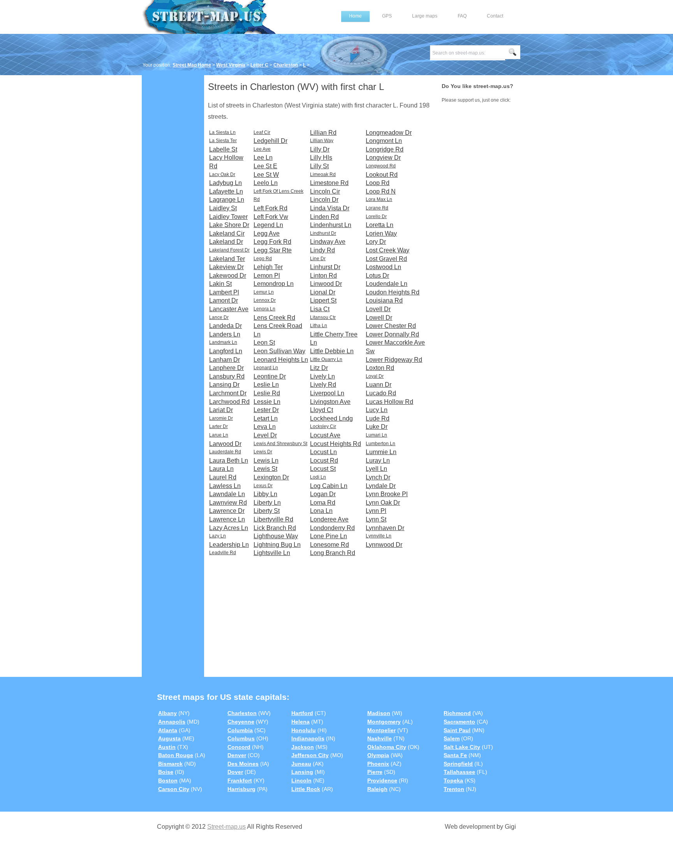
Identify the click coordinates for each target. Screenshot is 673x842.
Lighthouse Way (276, 536)
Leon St (264, 342)
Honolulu (303, 730)
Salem (452, 738)
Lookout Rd (382, 174)
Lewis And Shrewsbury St (280, 443)
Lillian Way (321, 140)
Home (355, 16)
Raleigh (377, 789)
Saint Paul (457, 730)
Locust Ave (325, 435)
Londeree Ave (329, 519)
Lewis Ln (266, 460)
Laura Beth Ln (228, 460)
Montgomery (384, 722)
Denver (236, 755)
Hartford (302, 713)
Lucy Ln (377, 410)
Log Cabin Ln (328, 486)
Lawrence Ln (227, 519)
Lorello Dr (376, 216)
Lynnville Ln (378, 536)
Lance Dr (219, 317)
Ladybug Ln (225, 183)
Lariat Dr (221, 410)
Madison (378, 713)
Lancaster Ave (228, 309)
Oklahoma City (386, 747)
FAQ (462, 16)
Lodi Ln (318, 477)
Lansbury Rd (227, 376)
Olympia (378, 755)
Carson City (173, 789)
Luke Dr (377, 426)
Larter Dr (218, 426)
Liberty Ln (267, 502)
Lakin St (220, 283)
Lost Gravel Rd (386, 258)
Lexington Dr (271, 477)
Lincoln (301, 780)
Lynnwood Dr (384, 544)
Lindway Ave (327, 241)
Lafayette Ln (226, 191)
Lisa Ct (319, 309)
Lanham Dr (224, 359)
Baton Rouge (175, 755)
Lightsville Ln (272, 553)
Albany (167, 713)
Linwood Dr (326, 283)
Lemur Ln (264, 292)
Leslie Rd (267, 393)
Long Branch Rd (332, 553)
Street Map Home (192, 65)
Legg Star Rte (273, 250)
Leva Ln (265, 426)
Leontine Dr (270, 376)
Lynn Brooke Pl (387, 494)
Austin (167, 747)
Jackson (302, 747)
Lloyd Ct (321, 410)
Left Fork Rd (270, 208)
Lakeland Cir (227, 233)
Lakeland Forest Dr (229, 250)
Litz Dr (319, 368)
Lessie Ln (267, 401)
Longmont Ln (384, 140)
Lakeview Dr (226, 267)
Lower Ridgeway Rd (394, 359)
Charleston (285, 65)
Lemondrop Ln (274, 283)
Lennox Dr (265, 300)
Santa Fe (455, 755)
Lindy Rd (322, 250)
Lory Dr (376, 241)
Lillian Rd (323, 132)
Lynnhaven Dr (385, 528)
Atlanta (167, 730)
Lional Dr (322, 292)
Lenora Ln (264, 309)
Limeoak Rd (323, 174)
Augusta (169, 738)
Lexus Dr (263, 485)
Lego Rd (263, 258)
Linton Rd (323, 275)
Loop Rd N (381, 191)
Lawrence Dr (227, 510)
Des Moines (243, 764)
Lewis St (265, 468)
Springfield (458, 764)
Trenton (454, 789)
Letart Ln (266, 418)
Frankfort (239, 780)
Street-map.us (226, 826)
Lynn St (376, 519)
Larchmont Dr (228, 393)
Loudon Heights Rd (392, 292)
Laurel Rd (222, 477)
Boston (168, 780)
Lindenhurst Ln (330, 225)
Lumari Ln (376, 435)
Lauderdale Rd (225, 451)
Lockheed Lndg (331, 418)
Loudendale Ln (386, 283)
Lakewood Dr (227, 275)
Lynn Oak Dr (383, 502)
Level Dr (265, 435)
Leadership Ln (229, 544)
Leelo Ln (266, 183)
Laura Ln (221, 468)
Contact (495, 16)
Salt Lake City (462, 747)
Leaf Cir (262, 132)
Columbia (240, 730)
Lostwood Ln (383, 267)
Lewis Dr (263, 451)
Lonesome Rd (329, 544)
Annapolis (171, 722)
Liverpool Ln (327, 393)
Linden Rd (324, 216)
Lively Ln (322, 376)
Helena (300, 722)
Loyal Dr (375, 376)
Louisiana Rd (384, 300)
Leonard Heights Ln (281, 359)
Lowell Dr (379, 317)
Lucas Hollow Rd (389, 401)
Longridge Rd (384, 149)
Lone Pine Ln (328, 536)
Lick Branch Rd (275, 528)
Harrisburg (241, 789)
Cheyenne (240, 722)
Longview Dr (383, 157)
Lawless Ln (225, 486)
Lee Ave (262, 149)
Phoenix (378, 764)
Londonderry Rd (332, 528)
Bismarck (170, 764)
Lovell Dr (378, 309)
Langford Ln (225, 351)
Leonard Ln (266, 367)
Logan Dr (323, 494)
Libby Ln (265, 494)
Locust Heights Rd (335, 443)
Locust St (323, 468)
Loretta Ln (379, 225)
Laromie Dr (221, 418)
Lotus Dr (377, 275)
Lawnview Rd (228, 502)
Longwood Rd (381, 166)
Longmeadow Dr (389, 132)
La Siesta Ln (222, 132)
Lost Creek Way (387, 250)
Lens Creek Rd (274, 317)
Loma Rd (322, 502)
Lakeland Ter (227, 258)
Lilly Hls (321, 157)
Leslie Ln (266, 384)
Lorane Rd (377, 208)
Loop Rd (377, 183)
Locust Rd (324, 460)
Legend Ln (268, 225)
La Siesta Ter (223, 140)
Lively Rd (323, 384)
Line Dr (318, 258)
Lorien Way (381, 233)
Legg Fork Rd (272, 241)
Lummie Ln (381, 452)
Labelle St (223, 149)
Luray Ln (378, 460)
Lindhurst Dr (323, 233)
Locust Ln (323, 452)
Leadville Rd (222, 552)
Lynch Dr (378, 477)
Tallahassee (459, 772)
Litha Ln (318, 325)
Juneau (301, 764)
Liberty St (267, 510)
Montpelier (381, 730)
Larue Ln (218, 435)
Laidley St (223, 208)
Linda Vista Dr (329, 208)
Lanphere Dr (226, 368)
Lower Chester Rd (391, 325)
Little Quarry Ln (326, 359)
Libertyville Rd (273, 519)
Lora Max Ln (379, 199)
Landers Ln (224, 334)
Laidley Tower (228, 216)
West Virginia (230, 65)
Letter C (259, 65)
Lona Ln (321, 510)
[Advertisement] (173, 193)
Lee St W (266, 174)
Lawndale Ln (227, 494)
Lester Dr (266, 410)
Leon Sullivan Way (279, 351)
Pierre (374, 772)
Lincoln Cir (325, 191)
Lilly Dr (319, 149)
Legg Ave (267, 233)
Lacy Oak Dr (222, 174)
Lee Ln (263, 157)
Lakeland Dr (226, 241)
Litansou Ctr (323, 317)
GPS (387, 16)
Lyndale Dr (381, 486)
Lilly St (319, 166)
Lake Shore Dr (229, 225)
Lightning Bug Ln (277, 544)
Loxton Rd (380, 368)
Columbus (241, 738)
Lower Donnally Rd (392, 334)
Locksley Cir (323, 426)
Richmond (457, 713)
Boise (165, 772)
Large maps (424, 16)
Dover (235, 772)
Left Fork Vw (271, 216)
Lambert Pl (224, 292)
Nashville (379, 738)
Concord (238, 747)
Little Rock (305, 789)
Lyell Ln (376, 468)
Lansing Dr (224, 384)
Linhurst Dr (325, 267)
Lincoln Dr (324, 199)
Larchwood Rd (229, 401)
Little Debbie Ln (332, 351)
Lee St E (265, 166)
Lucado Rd (381, 393)
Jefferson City (310, 755)
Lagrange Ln (226, 199)
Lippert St (323, 300)
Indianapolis (307, 738)
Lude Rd (377, 418)
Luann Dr (378, 384)
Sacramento (459, 722)
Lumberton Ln (380, 443)
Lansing (302, 772)
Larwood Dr (225, 443)
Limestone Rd (329, 183)
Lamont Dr (223, 300)
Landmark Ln (223, 342)
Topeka (453, 780)
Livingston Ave (330, 401)
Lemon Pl (267, 275)
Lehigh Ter (268, 267)
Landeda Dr (225, 325)
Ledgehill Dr (270, 140)
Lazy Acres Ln (228, 528)
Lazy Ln (217, 536)
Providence (382, 780)
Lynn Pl (376, 510)
